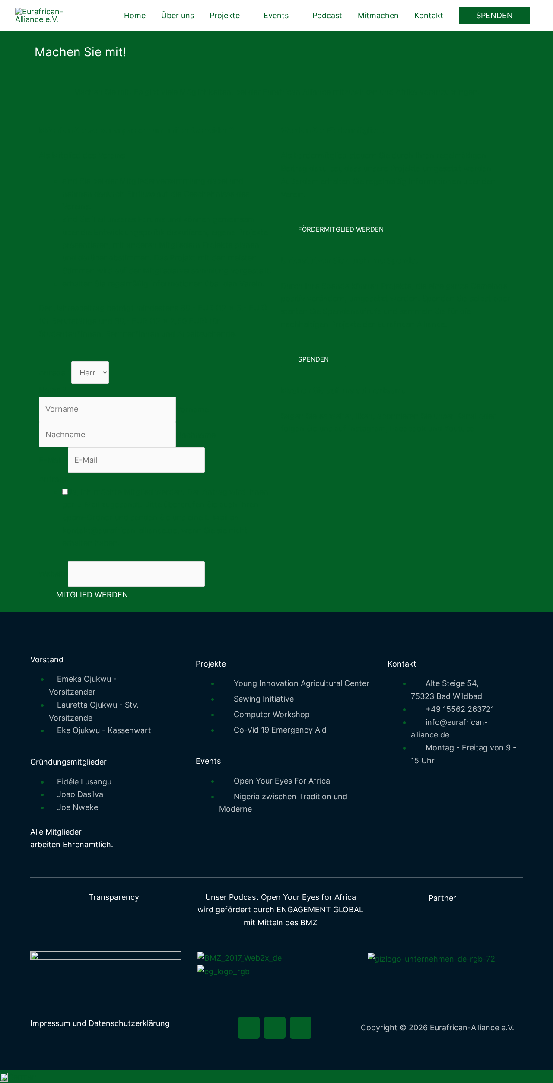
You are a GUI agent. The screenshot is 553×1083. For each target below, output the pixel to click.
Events (276, 15)
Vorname (192, 408)
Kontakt (428, 15)
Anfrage (56, 478)
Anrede (55, 372)
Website (53, 573)
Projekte (225, 15)
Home (135, 15)
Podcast (327, 15)
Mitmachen (378, 15)
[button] (494, 15)
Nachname (196, 434)
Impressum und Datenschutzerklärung (100, 1023)
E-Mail (53, 459)
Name (53, 389)
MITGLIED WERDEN (92, 594)
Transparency (114, 897)
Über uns (177, 15)
